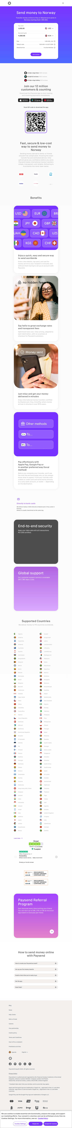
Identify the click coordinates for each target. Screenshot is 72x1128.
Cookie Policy (43, 1118)
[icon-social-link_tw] (29, 1064)
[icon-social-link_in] (15, 1064)
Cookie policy (13, 1033)
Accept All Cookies (51, 1123)
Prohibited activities (15, 1046)
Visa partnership (14, 1028)
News (10, 1010)
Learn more (17, 838)
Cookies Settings (20, 1123)
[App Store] (24, 100)
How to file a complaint (15, 1042)
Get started (36, 54)
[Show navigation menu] (63, 3)
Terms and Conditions (15, 1037)
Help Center (12, 1014)
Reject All (35, 1123)
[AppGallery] (48, 100)
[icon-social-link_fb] (10, 1064)
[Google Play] (36, 100)
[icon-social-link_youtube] (20, 1064)
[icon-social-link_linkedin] (25, 1064)
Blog (10, 1005)
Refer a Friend (13, 1019)
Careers (11, 1023)
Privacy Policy (13, 1073)
